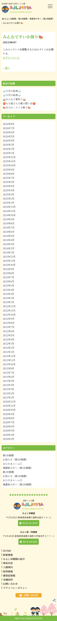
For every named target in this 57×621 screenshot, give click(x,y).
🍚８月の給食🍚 (12, 91)
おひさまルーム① (12, 463)
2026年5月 (8, 136)
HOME (7, 550)
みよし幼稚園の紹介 (14, 559)
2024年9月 (8, 219)
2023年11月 (9, 260)
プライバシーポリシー (15, 588)
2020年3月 (8, 439)
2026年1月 (8, 153)
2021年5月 (8, 381)
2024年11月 (9, 211)
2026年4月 (8, 140)
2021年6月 (8, 377)
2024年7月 (8, 227)
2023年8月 (8, 273)
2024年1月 (8, 252)
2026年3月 (8, 144)
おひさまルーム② (12, 480)
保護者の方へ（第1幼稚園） (18, 468)
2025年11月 (9, 161)
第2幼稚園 (8, 472)
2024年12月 (9, 207)
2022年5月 (8, 335)
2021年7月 (8, 372)
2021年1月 (8, 397)
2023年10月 (9, 265)
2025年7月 (8, 178)
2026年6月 (8, 132)
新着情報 (8, 555)
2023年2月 (8, 298)
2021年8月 (8, 368)
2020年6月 (8, 426)
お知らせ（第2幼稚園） (15, 476)
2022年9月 (8, 318)
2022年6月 (8, 331)
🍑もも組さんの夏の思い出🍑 (19, 103)
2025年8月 (8, 173)
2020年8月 (8, 418)
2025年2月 (8, 198)
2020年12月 (9, 401)
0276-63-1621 (30, 541)
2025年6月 (8, 182)
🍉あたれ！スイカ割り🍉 (17, 107)
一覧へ (6, 68)
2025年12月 (9, 157)
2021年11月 (9, 360)
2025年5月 (8, 186)
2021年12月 (9, 356)
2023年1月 (8, 302)
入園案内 (8, 567)
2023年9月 (8, 269)
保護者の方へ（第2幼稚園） (18, 484)
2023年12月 (9, 256)
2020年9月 (8, 414)
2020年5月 (8, 430)
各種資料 (8, 579)
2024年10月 (9, 215)
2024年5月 (8, 236)
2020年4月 (8, 435)
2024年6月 (8, 232)
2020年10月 (9, 410)
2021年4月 (8, 385)
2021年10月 (9, 364)
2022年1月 (8, 352)
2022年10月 (9, 314)
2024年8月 (8, 223)
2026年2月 (8, 149)
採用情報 (8, 571)
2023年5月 (8, 285)
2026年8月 (8, 124)
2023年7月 (8, 277)
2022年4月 (8, 339)
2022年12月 (9, 306)
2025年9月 (8, 169)
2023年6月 (8, 281)
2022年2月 (8, 347)
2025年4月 (8, 190)
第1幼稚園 (8, 455)
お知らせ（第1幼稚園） (15, 459)
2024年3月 (8, 244)
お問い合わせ (10, 584)
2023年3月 (8, 294)
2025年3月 (8, 194)
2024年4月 (8, 240)
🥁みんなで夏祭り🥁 (14, 99)
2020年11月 (9, 405)
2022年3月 (8, 343)
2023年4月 (8, 290)
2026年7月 (8, 128)
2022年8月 (8, 323)
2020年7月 (8, 422)
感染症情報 (9, 575)
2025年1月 (8, 202)
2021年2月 (8, 393)
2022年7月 (8, 327)
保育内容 (8, 563)
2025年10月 (9, 165)
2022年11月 (9, 310)
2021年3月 (8, 389)
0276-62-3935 (30, 523)
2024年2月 (8, 248)
